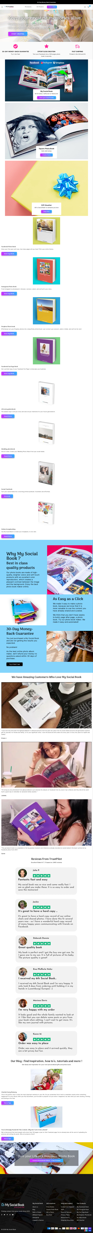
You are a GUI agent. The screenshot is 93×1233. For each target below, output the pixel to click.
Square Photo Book (52, 1209)
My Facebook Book (83, 1207)
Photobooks (28, 6)
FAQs (62, 1209)
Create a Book (52, 6)
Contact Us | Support (67, 1207)
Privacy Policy (65, 1215)
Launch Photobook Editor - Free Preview (46, 1160)
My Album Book (81, 1217)
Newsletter (36, 1217)
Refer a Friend (37, 1212)
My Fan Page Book (82, 1212)
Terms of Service (66, 1212)
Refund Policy (65, 1217)
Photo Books (50, 1207)
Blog (34, 1209)
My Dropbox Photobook (84, 1215)
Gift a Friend (50, 1212)
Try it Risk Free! (14, 664)
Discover (7, 496)
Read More (8, 416)
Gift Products (40, 6)
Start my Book (9, 254)
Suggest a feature (38, 1220)
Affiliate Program (38, 1215)
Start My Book (9, 333)
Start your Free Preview (46, 97)
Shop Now (46, 211)
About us (35, 1207)
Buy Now (49, 1215)
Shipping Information (67, 1220)
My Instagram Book (83, 1209)
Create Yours (46, 155)
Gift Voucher (80, 1220)
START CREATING (17, 34)
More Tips (7, 1103)
